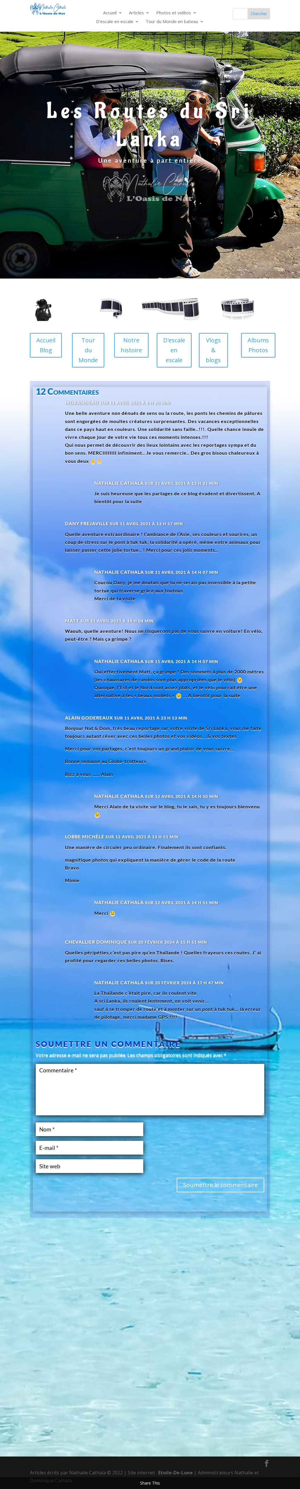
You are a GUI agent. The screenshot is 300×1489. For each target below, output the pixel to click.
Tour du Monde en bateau (172, 21)
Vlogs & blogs (213, 350)
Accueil (110, 13)
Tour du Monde (88, 350)
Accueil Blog (45, 345)
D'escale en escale (174, 350)
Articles (136, 13)
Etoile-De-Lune (175, 1472)
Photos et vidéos (173, 13)
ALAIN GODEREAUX (89, 717)
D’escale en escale (114, 21)
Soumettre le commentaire (220, 1185)
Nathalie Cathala (119, 483)
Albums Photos (258, 345)
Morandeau (81, 402)
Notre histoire (131, 345)
